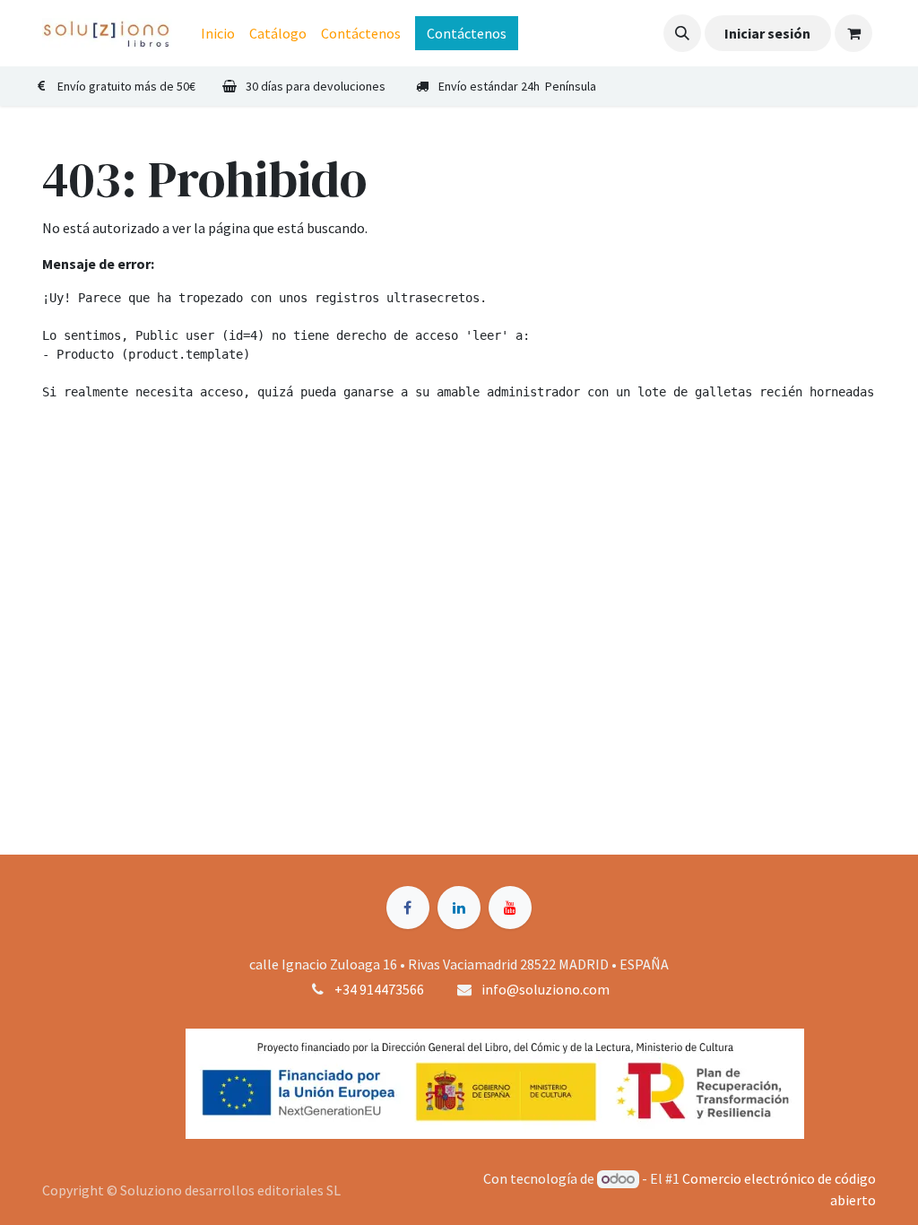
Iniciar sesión (767, 33)
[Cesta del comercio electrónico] (853, 33)
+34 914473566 (379, 989)
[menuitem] (218, 33)
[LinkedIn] (459, 907)
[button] (682, 33)
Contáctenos (467, 33)
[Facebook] (407, 907)
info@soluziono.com (545, 989)
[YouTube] (510, 907)
